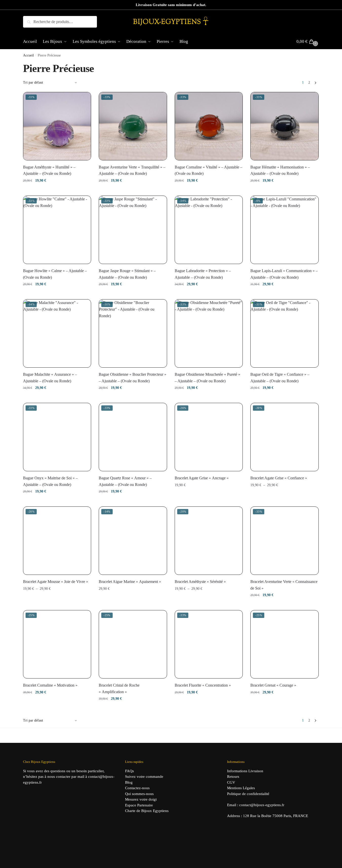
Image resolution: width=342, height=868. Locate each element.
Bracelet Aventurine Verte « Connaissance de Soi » (283, 584)
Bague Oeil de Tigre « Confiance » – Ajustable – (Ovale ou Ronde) (279, 377)
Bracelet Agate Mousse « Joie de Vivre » (55, 581)
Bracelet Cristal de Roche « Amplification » (119, 688)
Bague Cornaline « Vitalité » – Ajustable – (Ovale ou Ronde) (208, 170)
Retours (233, 777)
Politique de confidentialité (248, 794)
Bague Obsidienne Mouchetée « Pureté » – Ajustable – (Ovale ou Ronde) (207, 377)
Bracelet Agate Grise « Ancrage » (202, 478)
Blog (129, 782)
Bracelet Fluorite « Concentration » (203, 685)
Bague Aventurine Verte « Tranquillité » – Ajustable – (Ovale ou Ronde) (132, 170)
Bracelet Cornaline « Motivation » (50, 685)
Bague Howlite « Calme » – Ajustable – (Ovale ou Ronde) (55, 274)
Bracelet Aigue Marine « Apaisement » (130, 581)
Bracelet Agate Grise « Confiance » (278, 478)
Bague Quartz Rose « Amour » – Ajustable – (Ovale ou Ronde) (125, 481)
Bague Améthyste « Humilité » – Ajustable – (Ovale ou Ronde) (49, 170)
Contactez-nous (137, 788)
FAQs (129, 771)
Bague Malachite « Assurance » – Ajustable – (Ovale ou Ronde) (50, 377)
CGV (231, 782)
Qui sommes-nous (139, 794)
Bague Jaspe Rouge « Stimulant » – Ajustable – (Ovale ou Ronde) (127, 274)
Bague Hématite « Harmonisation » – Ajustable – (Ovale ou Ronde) (280, 170)
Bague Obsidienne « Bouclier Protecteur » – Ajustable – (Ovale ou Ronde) (132, 377)
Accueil (28, 55)
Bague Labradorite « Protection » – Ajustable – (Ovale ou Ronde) (203, 274)
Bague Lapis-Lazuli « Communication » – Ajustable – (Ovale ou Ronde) (284, 274)
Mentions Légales (241, 788)
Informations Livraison (245, 771)
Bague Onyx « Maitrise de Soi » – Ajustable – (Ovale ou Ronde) (50, 481)
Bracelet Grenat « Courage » (273, 685)
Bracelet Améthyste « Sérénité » (200, 581)
